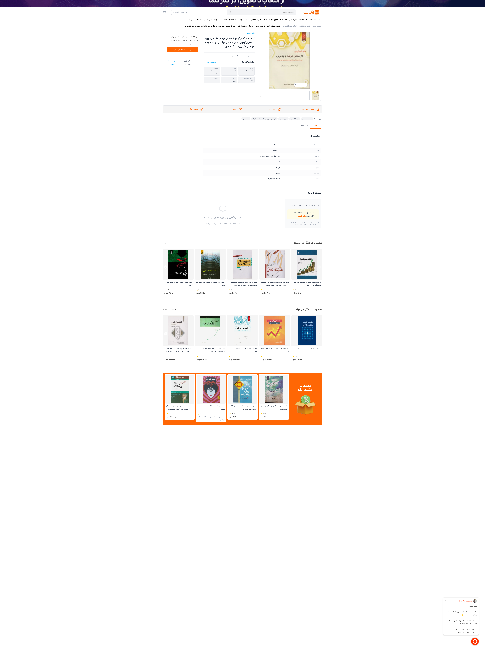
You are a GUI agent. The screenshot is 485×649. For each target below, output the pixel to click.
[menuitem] (313, 20)
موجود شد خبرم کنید (181, 49)
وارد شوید (302, 216)
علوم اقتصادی (295, 119)
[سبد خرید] (164, 12)
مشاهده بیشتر (170, 243)
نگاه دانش (251, 33)
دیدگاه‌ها (304, 125)
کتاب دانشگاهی (307, 119)
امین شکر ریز (283, 119)
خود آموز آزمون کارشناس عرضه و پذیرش (264, 119)
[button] (165, 267)
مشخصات (315, 125)
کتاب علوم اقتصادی (239, 56)
